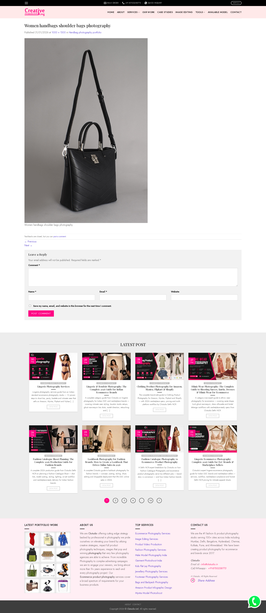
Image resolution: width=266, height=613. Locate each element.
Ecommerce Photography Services (152, 533)
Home (110, 12)
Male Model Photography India (151, 555)
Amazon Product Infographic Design (153, 587)
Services (132, 12)
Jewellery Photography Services (151, 571)
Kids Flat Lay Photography (148, 566)
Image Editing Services (146, 539)
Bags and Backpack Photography (151, 582)
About (121, 12)
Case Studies (165, 12)
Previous (30, 241)
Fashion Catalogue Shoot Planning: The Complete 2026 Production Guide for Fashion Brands (53, 462)
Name (32, 291)
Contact (236, 12)
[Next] (159, 500)
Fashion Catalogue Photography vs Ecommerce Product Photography (159, 460)
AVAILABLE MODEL (218, 12)
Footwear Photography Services (151, 577)
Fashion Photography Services (150, 550)
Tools (199, 12)
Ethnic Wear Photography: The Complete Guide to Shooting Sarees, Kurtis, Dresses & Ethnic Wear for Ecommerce (213, 389)
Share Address (206, 580)
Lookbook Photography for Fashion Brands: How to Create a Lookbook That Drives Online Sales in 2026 (106, 462)
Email (103, 291)
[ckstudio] (34, 12)
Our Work (148, 12)
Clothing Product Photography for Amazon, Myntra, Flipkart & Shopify (159, 388)
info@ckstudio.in (209, 564)
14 (150, 500)
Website (175, 291)
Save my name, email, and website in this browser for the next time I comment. (72, 306)
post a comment (59, 236)
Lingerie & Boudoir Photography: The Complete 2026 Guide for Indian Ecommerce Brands (106, 389)
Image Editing (184, 12)
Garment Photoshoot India (148, 560)
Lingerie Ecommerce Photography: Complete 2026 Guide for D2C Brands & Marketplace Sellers (213, 462)
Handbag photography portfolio (85, 32)
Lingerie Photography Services (53, 386)
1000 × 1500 (59, 32)
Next (28, 245)
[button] (26, 3)
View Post (53, 407)
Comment (34, 265)
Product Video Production (148, 544)
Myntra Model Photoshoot (148, 593)
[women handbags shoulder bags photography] (86, 130)
